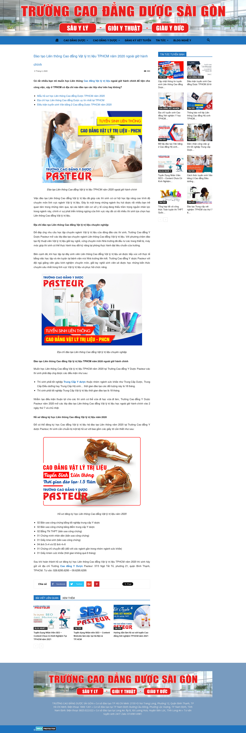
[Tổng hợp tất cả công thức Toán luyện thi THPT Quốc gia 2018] (171, 195)
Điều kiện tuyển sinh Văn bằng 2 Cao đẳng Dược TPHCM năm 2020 (74, 104)
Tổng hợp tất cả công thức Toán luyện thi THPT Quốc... (170, 209)
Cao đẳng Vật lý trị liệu (97, 80)
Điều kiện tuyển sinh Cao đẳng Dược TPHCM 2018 (199, 83)
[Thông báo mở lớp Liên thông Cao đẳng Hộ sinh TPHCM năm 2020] (200, 101)
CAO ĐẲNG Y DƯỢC (105, 40)
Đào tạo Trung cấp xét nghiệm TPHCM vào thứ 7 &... (199, 209)
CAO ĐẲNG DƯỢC (75, 40)
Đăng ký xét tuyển (138, 40)
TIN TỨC (161, 40)
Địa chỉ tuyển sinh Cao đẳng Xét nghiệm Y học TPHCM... (169, 115)
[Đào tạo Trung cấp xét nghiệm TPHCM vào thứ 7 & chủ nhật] (200, 195)
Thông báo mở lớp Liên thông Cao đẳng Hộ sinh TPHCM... (198, 115)
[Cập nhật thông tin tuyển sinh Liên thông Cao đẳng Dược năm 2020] (171, 70)
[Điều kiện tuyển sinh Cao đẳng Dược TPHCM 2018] (200, 70)
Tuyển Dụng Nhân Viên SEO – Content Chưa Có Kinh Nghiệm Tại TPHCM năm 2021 (50, 636)
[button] (208, 40)
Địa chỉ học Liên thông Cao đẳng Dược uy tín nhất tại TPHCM (70, 100)
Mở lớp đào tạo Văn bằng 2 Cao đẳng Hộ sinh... (170, 145)
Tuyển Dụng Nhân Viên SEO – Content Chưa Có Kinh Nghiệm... (170, 178)
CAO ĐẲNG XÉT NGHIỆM (169, 108)
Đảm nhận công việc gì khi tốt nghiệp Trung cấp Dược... (198, 146)
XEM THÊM (68, 598)
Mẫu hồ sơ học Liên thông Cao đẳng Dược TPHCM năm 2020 (71, 95)
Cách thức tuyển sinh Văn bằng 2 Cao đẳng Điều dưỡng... (199, 178)
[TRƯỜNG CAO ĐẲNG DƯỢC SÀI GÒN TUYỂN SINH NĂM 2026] (123, 18)
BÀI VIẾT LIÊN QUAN (47, 598)
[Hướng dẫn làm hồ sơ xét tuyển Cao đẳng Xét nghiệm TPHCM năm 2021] (132, 617)
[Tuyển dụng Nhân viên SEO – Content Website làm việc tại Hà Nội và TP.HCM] (92, 617)
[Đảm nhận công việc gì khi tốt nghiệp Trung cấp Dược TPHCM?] (200, 132)
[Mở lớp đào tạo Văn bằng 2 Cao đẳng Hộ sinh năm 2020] (171, 132)
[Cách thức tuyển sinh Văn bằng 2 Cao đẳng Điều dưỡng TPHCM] (200, 163)
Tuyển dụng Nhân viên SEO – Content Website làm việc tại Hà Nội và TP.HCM (92, 636)
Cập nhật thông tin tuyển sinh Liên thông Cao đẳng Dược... (170, 84)
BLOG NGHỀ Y (182, 40)
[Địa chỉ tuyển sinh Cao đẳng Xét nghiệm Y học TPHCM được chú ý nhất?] (171, 101)
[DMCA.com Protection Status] (46, 729)
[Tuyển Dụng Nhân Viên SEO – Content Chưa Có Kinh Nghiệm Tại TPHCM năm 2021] (52, 617)
